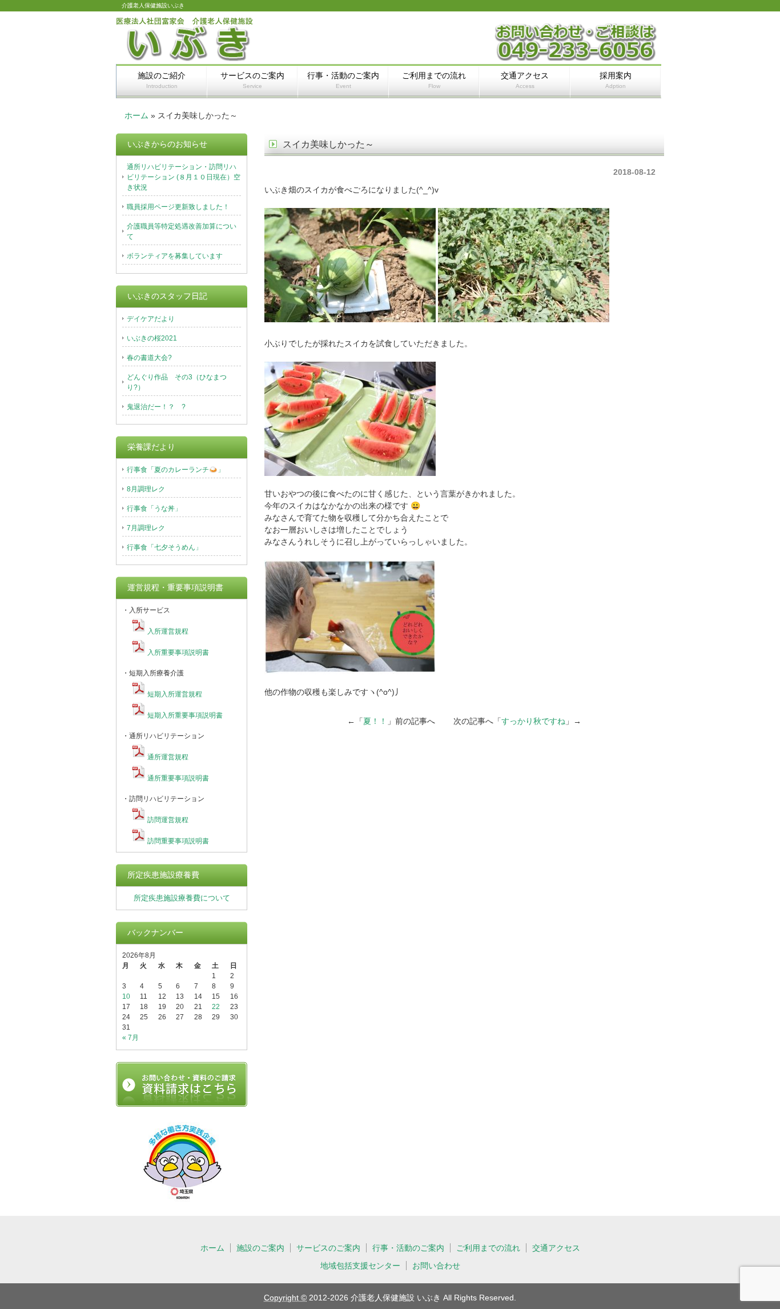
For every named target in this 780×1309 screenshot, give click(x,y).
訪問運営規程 (167, 820)
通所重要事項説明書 (178, 778)
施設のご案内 (260, 1247)
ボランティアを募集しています (175, 256)
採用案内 (616, 80)
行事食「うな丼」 (154, 509)
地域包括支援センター (360, 1265)
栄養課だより (151, 446)
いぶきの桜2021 (152, 338)
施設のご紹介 (162, 80)
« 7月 (130, 1038)
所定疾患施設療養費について (182, 898)
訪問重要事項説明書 (178, 841)
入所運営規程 (167, 631)
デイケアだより (151, 319)
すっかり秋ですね (533, 721)
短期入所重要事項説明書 (185, 715)
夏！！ (375, 721)
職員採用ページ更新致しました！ (178, 207)
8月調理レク (146, 489)
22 (216, 1007)
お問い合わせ (436, 1265)
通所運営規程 (167, 757)
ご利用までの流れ (434, 80)
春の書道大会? (149, 358)
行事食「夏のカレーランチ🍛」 (175, 470)
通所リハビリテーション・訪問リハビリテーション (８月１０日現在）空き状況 (183, 177)
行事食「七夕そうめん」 (164, 547)
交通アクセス (525, 80)
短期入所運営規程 (174, 694)
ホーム (136, 115)
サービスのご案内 (252, 80)
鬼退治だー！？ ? (156, 407)
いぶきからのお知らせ (167, 144)
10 (126, 996)
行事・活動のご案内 (343, 80)
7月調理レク (146, 528)
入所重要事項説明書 (178, 652)
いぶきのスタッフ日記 (167, 296)
